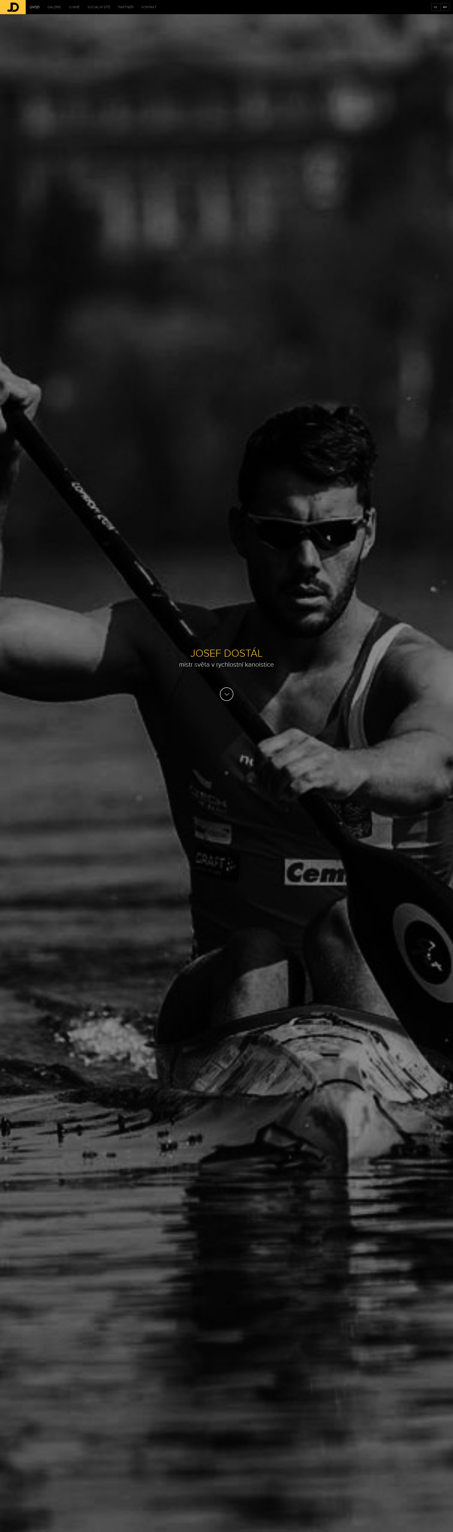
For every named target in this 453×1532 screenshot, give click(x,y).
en (445, 7)
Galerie (54, 7)
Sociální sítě (99, 7)
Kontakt (149, 7)
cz (435, 7)
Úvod (34, 7)
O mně (74, 7)
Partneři (126, 7)
